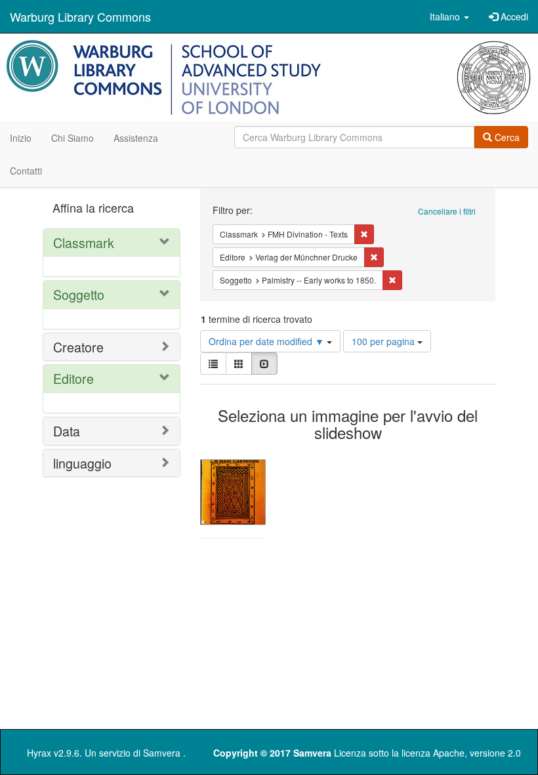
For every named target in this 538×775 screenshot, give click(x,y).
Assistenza (136, 137)
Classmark (83, 242)
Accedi (513, 16)
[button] (449, 16)
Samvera (161, 752)
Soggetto (78, 294)
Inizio (20, 137)
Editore (73, 378)
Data (66, 430)
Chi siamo (72, 137)
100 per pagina (384, 341)
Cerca (506, 137)
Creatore (78, 346)
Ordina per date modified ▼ (268, 341)
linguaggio (82, 462)
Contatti (26, 170)
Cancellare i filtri (447, 211)
